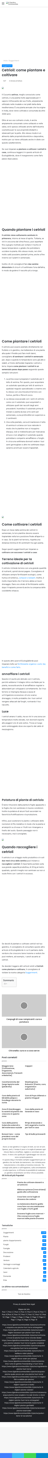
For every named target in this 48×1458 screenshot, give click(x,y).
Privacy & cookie (19, 1304)
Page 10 (34, 1320)
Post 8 (4, 1314)
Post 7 (42, 1312)
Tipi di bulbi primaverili (35, 1134)
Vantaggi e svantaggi (11, 1264)
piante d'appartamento (12, 1240)
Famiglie (6, 1248)
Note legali (31, 1304)
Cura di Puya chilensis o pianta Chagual (35, 1096)
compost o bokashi (27, 578)
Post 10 (17, 1314)
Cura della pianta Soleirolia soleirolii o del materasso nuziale (12, 1125)
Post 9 (10, 1314)
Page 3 (21, 1317)
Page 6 (42, 1317)
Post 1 (4, 1312)
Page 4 (28, 1317)
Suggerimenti (14, 61)
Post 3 (17, 1312)
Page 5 (35, 1317)
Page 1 (8, 1317)
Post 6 (36, 1312)
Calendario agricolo (11, 1268)
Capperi (28, 1066)
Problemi (6, 1256)
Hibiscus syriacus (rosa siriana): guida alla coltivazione (31, 1190)
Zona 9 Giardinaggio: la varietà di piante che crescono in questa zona (12, 1112)
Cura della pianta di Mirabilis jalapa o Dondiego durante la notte (11, 1099)
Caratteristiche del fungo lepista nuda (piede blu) (10, 1084)
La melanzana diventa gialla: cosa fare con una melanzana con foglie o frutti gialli (30, 1206)
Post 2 (10, 1312)
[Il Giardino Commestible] (16, 3)
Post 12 (31, 1314)
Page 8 (20, 1320)
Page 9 (27, 1320)
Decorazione (8, 1252)
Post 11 (24, 1314)
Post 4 (23, 1312)
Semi (5, 1272)
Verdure (6, 1260)
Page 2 (14, 1317)
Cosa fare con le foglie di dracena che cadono (28, 1198)
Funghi (6, 1244)
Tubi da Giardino (24, 1294)
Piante (5, 1237)
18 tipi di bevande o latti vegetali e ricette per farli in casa (35, 1125)
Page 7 (13, 1320)
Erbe (5, 1280)
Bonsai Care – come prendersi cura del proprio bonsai (11, 1136)
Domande (7, 1276)
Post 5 (29, 1312)
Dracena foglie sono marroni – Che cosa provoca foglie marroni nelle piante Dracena (31, 1216)
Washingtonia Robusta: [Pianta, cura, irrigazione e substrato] (35, 1085)
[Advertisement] (24, 32)
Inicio (5, 61)
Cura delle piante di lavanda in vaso (34, 1110)
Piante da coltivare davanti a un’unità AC (30, 1183)
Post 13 (38, 1314)
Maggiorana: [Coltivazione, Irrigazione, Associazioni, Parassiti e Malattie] (12, 1071)
